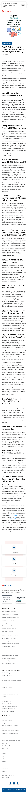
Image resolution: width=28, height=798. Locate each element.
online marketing (13, 515)
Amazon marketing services (9, 152)
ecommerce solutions (7, 419)
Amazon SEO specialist (11, 519)
